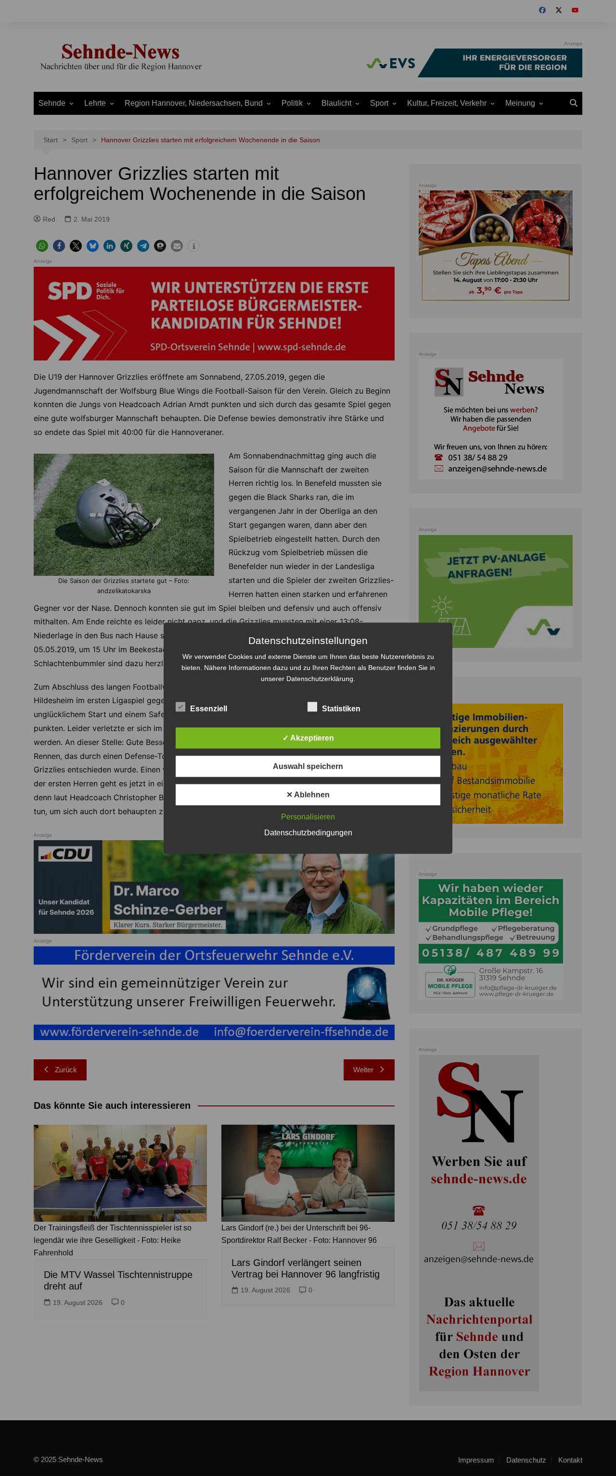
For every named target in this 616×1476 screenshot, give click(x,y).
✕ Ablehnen (308, 794)
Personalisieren (308, 816)
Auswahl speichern (308, 766)
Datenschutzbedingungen (308, 832)
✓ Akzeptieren (308, 737)
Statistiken (341, 708)
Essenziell (208, 708)
